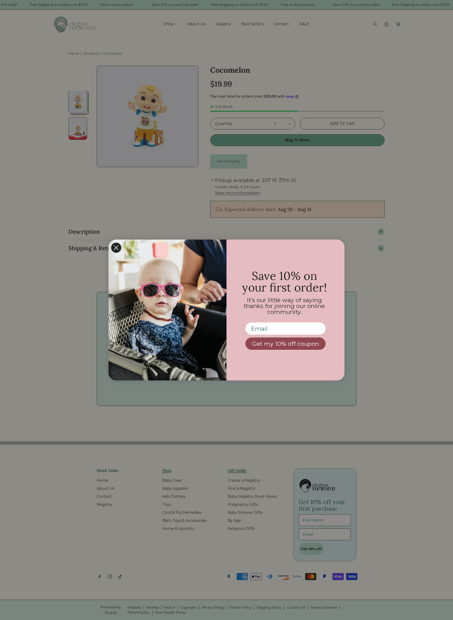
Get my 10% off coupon (285, 343)
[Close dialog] (116, 247)
